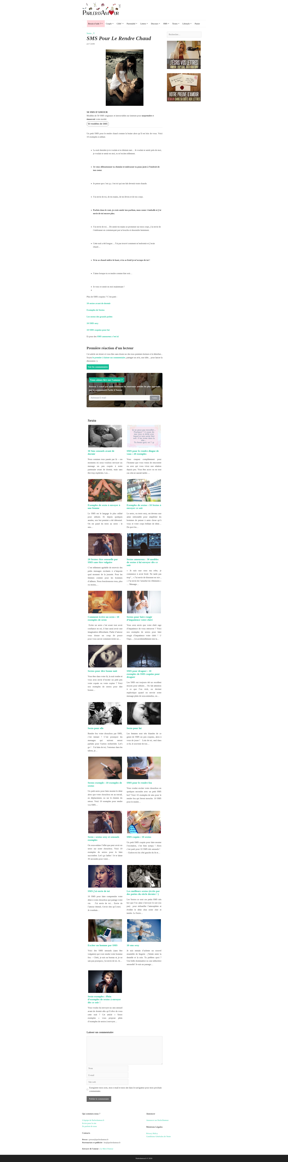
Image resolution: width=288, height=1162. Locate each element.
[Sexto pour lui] (144, 723)
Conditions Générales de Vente (158, 1136)
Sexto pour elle (96, 728)
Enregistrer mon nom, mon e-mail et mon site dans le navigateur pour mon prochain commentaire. (125, 1089)
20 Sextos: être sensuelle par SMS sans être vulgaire (103, 561)
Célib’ (119, 24)
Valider (154, 398)
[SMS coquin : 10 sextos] (144, 831)
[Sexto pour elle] (105, 723)
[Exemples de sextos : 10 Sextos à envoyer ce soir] (144, 500)
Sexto (89, 33)
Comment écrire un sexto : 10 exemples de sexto (103, 618)
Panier (197, 24)
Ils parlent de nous (89, 1126)
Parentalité (131, 24)
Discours (154, 24)
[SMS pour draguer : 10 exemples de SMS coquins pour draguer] (144, 665)
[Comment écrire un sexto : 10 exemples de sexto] (105, 611)
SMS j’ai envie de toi (99, 891)
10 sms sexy (133, 945)
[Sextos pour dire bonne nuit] (105, 665)
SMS (165, 24)
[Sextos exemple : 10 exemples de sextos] (105, 777)
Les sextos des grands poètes (99, 316)
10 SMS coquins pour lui (98, 330)
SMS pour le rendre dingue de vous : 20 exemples (143, 452)
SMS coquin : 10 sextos (139, 837)
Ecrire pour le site (89, 1123)
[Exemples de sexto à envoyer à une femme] (105, 500)
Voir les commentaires (98, 367)
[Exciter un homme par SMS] (105, 940)
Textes (175, 24)
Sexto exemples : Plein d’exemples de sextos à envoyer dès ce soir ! (104, 999)
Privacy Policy (152, 1133)
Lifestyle (186, 24)
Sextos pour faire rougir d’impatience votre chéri (140, 618)
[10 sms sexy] (144, 940)
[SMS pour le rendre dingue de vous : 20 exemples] (144, 445)
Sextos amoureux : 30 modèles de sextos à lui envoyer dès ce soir (143, 562)
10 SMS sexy (92, 323)
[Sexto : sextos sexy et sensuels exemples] (105, 831)
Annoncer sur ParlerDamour (157, 1120)
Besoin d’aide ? (94, 24)
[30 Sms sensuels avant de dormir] (105, 445)
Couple (109, 24)
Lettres (143, 24)
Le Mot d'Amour (106, 1149)
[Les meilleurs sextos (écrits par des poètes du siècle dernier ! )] (144, 886)
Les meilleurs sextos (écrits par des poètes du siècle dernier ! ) (143, 892)
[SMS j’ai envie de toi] (105, 886)
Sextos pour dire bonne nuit (102, 671)
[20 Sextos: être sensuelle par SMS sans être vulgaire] (105, 554)
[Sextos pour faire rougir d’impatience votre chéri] (144, 611)
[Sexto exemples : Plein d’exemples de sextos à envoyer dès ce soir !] (105, 991)
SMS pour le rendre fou (139, 782)
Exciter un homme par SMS (102, 945)
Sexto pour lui (134, 728)
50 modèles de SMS (98, 124)
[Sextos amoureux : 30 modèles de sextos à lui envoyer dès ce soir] (144, 554)
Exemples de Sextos (96, 310)
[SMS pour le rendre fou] (144, 777)
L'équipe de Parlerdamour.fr (93, 1120)
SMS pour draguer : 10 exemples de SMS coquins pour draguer (143, 674)
